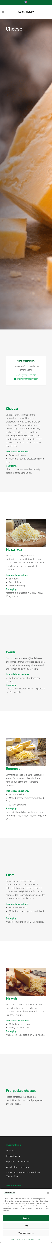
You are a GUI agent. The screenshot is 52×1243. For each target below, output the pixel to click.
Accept (26, 1218)
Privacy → (10, 1150)
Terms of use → (13, 1156)
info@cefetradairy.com (27, 378)
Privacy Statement (28, 1239)
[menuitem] (26, 2)
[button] (48, 1192)
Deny (26, 1225)
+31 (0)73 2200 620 (27, 375)
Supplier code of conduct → (19, 1161)
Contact (38, 1239)
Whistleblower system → (17, 1167)
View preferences (26, 1233)
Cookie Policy (15, 1239)
